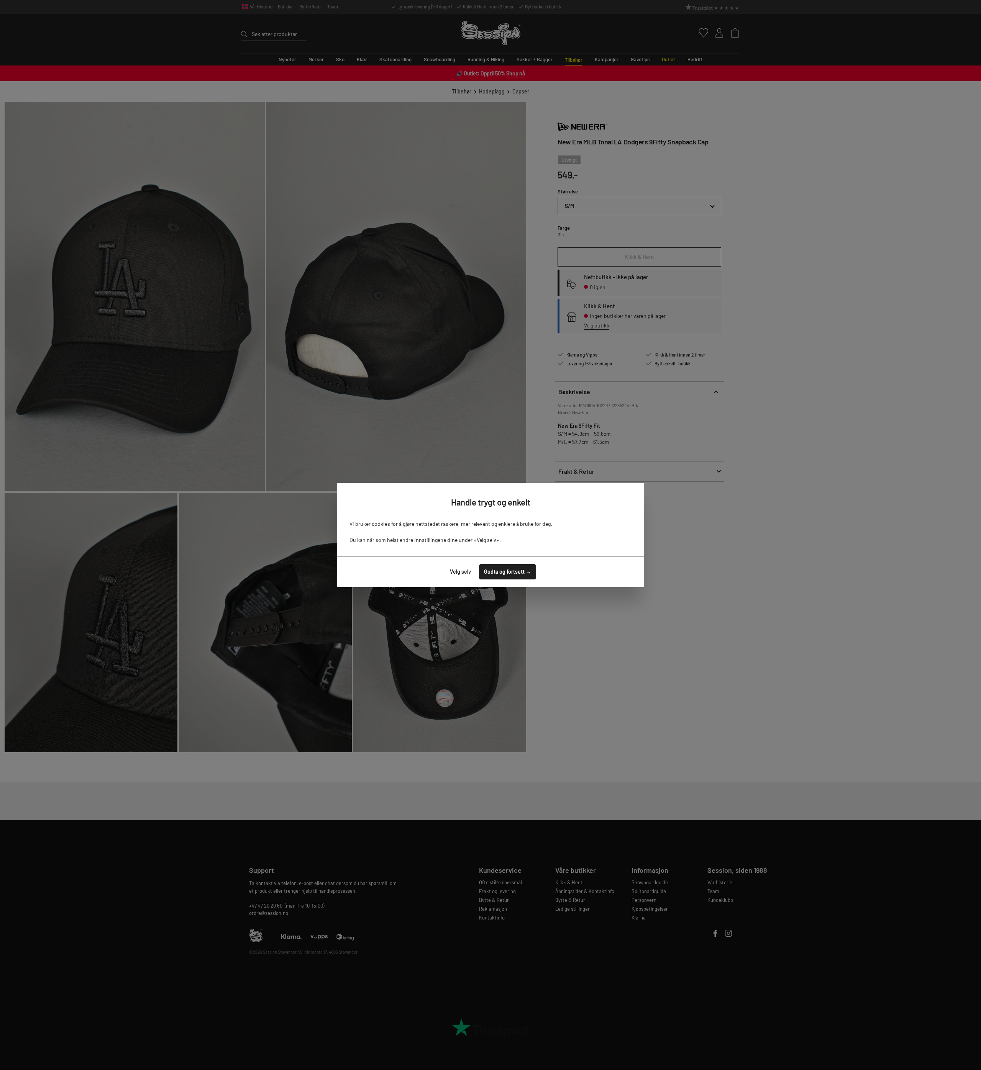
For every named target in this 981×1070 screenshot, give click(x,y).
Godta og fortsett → (507, 571)
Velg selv (460, 571)
